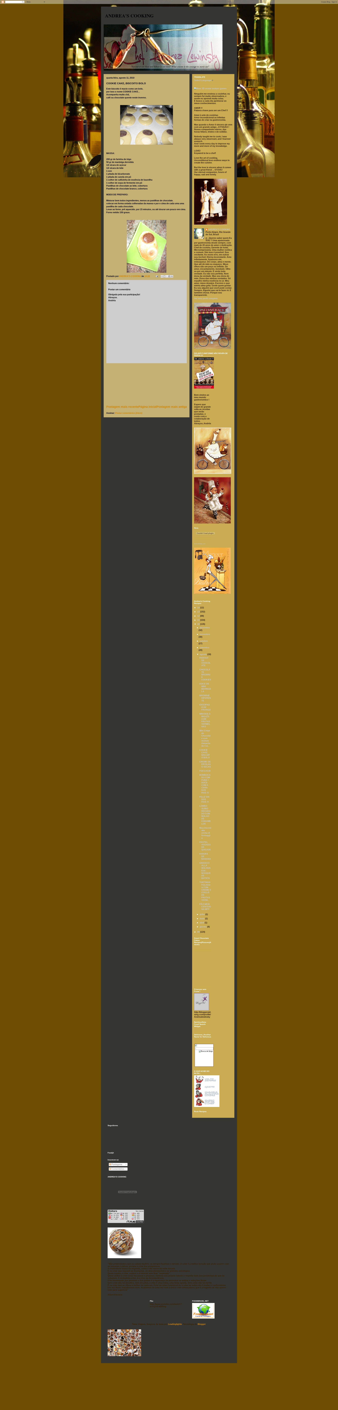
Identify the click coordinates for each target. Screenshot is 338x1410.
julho (202, 914)
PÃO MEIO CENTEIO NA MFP (205, 906)
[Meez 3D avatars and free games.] (210, 88)
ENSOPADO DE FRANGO (205, 707)
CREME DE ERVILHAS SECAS (205, 764)
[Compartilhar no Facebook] (169, 276)
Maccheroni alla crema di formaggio (205, 833)
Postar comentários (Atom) (128, 413)
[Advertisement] (146, 383)
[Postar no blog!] (164, 276)
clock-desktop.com (199, 543)
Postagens (116, 1164)
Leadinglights (175, 1324)
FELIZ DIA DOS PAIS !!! (204, 799)
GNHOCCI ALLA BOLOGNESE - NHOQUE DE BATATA (205, 870)
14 (198, 607)
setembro (204, 647)
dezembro (205, 628)
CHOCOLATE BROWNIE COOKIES (205, 675)
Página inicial (147, 406)
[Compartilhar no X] (167, 276)
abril (202, 923)
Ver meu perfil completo (206, 298)
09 (198, 932)
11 (198, 620)
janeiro (203, 927)
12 (198, 616)
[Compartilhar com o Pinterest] (172, 276)
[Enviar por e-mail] (162, 276)
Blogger (202, 1324)
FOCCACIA (205, 771)
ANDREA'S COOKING (129, 15)
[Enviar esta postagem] (157, 276)
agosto (203, 654)
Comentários (117, 1169)
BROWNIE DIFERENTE (205, 698)
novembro (205, 634)
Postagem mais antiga (172, 406)
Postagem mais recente (122, 406)
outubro (204, 641)
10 (198, 624)
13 (198, 612)
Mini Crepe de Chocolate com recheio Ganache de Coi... (204, 738)
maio (202, 918)
